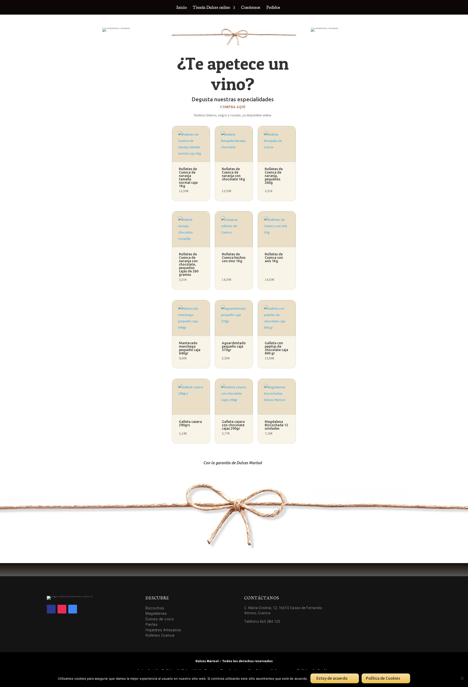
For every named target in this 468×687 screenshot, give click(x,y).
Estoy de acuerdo (332, 678)
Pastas (151, 624)
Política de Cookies (383, 678)
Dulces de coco (160, 619)
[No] (461, 678)
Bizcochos (155, 608)
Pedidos (273, 8)
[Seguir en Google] (72, 609)
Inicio (181, 8)
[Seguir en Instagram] (62, 609)
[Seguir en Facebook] (51, 609)
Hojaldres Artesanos (163, 630)
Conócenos (250, 8)
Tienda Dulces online (211, 8)
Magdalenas (156, 613)
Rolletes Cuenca (160, 635)
